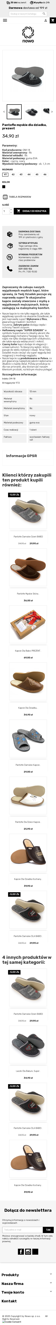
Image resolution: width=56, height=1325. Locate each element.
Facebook (21, 1252)
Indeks (5, 378)
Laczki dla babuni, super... (28, 1071)
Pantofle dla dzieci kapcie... (28, 822)
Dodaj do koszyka (31, 211)
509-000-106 (25, 269)
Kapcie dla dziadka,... (28, 708)
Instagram (28, 1252)
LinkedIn (35, 1252)
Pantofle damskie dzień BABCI (28, 536)
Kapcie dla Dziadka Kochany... (28, 879)
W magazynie (8, 383)
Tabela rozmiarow (19, 197)
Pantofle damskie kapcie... (28, 765)
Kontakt (9, 1301)
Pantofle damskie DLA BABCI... (28, 936)
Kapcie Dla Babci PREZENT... (28, 651)
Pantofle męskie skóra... (28, 594)
